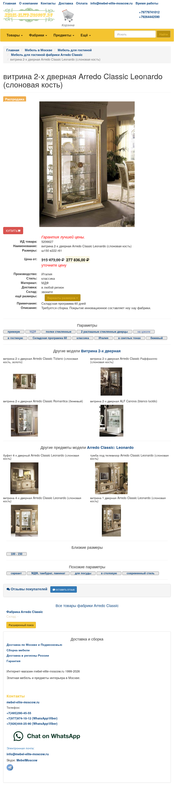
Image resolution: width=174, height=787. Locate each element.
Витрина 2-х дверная (101, 350)
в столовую (109, 573)
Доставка (66, 3)
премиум (14, 331)
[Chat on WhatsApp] (47, 735)
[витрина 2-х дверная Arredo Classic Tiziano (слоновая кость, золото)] (43, 381)
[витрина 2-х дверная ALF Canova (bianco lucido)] (130, 421)
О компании (28, 3)
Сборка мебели (18, 650)
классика (83, 338)
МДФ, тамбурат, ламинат (48, 573)
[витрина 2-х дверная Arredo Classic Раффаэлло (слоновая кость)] (130, 381)
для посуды (83, 573)
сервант (16, 573)
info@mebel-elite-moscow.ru (111, 3)
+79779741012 (149, 12)
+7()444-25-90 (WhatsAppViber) (32, 723)
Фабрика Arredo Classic (24, 612)
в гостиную (15, 338)
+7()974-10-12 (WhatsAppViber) (32, 718)
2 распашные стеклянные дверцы (104, 331)
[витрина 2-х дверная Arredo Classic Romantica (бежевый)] (43, 421)
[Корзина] (87, 18)
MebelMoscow (27, 760)
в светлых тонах (129, 338)
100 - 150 (16, 554)
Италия (103, 338)
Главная (9, 3)
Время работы (147, 3)
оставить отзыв (64, 589)
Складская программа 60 (50, 338)
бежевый (156, 338)
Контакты (48, 3)
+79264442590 (149, 17)
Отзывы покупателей (28, 588)
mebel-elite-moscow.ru (23, 702)
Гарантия (13, 661)
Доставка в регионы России (28, 655)
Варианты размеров (61, 298)
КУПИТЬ (12, 230)
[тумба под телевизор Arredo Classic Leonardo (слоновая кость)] (130, 478)
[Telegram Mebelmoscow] (10, 767)
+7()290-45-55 (19, 713)
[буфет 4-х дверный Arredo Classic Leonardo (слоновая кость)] (43, 478)
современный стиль (140, 573)
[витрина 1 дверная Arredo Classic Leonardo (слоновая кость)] (130, 521)
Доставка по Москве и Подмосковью (34, 644)
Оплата (81, 3)
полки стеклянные (58, 331)
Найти (163, 34)
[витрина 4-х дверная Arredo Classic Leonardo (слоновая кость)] (43, 521)
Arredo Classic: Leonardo (110, 447)
